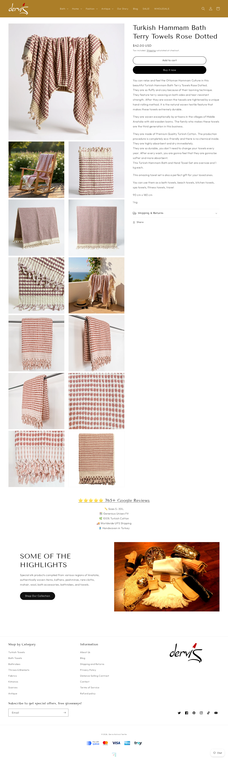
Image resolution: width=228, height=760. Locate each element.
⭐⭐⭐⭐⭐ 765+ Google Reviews (114, 500)
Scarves (12, 687)
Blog (82, 658)
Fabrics (12, 675)
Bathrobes (14, 664)
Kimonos (13, 681)
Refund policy (88, 693)
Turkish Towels (16, 652)
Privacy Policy (88, 669)
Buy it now (169, 70)
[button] (64, 8)
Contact (84, 681)
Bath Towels (15, 658)
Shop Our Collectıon (37, 595)
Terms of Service (89, 687)
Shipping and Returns (92, 664)
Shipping (151, 50)
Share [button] (140, 222)
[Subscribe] (64, 713)
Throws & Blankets (18, 669)
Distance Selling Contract (94, 675)
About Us (85, 652)
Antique (12, 693)
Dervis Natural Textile (118, 734)
